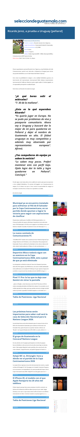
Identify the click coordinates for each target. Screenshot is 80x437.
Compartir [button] (61, 40)
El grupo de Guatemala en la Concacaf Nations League (26, 337)
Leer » (47, 229)
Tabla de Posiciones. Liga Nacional (29, 297)
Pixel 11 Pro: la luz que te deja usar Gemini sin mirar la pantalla (30, 278)
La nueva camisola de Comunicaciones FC (23, 234)
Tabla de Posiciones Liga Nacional (29, 400)
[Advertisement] (40, 7)
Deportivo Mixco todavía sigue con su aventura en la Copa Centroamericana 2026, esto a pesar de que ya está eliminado (30, 256)
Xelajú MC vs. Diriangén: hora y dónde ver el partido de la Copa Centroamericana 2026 (28, 358)
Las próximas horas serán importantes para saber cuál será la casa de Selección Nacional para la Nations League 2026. (30, 315)
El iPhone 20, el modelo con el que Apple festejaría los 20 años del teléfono (29, 381)
